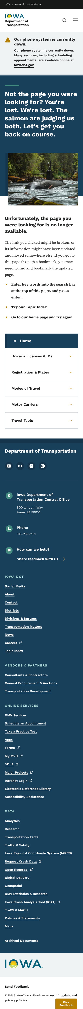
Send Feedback (17, 986)
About (10, 594)
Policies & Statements (22, 918)
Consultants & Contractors (26, 675)
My (11, 756)
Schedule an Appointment (25, 723)
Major (16, 772)
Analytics (12, 821)
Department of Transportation (17, 23)
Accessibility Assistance (24, 797)
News (9, 635)
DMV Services (16, 715)
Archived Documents (21, 941)
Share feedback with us (37, 559)
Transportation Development (28, 691)
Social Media (15, 586)
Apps (9, 739)
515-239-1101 (26, 534)
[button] (66, 1004)
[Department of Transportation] (15, 16)
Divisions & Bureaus (21, 618)
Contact (11, 602)
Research (12, 829)
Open (16, 870)
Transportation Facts (21, 837)
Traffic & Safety (17, 845)
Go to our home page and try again (42, 317)
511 (9, 764)
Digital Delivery (17, 878)
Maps (9, 926)
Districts (12, 610)
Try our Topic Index (29, 307)
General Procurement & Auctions (31, 683)
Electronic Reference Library (28, 789)
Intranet (16, 781)
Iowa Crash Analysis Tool (30, 902)
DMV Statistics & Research (26, 894)
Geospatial (13, 886)
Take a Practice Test (21, 731)
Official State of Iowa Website (23, 4)
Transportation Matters (23, 626)
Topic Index (14, 651)
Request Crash (21, 861)
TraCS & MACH (16, 910)
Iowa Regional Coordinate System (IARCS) (38, 853)
